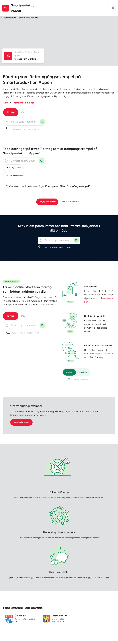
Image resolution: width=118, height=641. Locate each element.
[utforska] (70, 292)
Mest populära (15, 168)
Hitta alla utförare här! (70, 202)
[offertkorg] (70, 351)
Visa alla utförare (16, 176)
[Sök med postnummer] (42, 122)
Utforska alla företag (21, 422)
